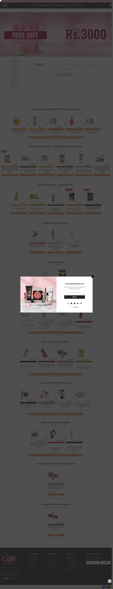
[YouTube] (77, 303)
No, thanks (75, 307)
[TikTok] (74, 303)
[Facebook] (68, 303)
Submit (74, 297)
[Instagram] (71, 303)
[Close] (92, 276)
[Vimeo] (81, 303)
